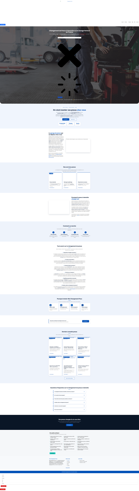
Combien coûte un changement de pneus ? (61, 402)
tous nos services (51, 157)
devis (49, 156)
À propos (68, 462)
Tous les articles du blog (69, 378)
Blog (67, 463)
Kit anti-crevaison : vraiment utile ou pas (69, 441)
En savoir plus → (52, 187)
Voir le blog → (52, 453)
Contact (68, 465)
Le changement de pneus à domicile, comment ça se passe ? (64, 391)
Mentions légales (82, 460)
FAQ (67, 464)
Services (68, 461)
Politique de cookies (82, 462)
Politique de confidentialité (83, 461)
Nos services (73, 119)
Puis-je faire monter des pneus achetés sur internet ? (63, 398)
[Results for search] (69, 85)
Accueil (68, 460)
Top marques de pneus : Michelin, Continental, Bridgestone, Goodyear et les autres (56, 450)
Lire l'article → (52, 353)
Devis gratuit (65, 119)
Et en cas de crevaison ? (58, 409)
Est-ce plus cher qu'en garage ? (59, 395)
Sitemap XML (68, 467)
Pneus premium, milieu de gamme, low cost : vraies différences (82, 347)
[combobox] (69, 37)
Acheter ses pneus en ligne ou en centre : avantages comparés (83, 366)
